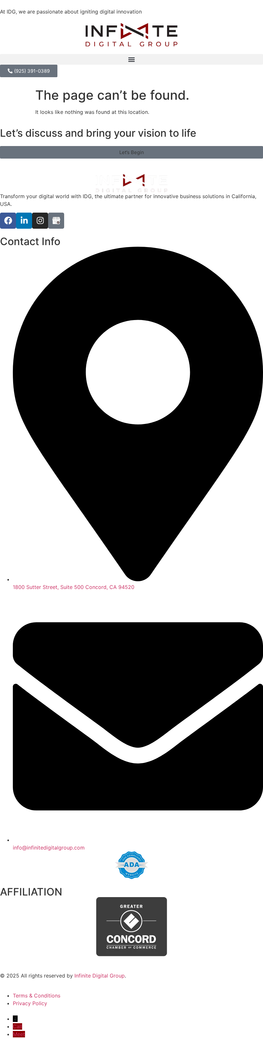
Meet (19, 1034)
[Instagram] (40, 221)
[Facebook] (8, 221)
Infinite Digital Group (99, 975)
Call (17, 1026)
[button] (131, 59)
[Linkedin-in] (24, 221)
